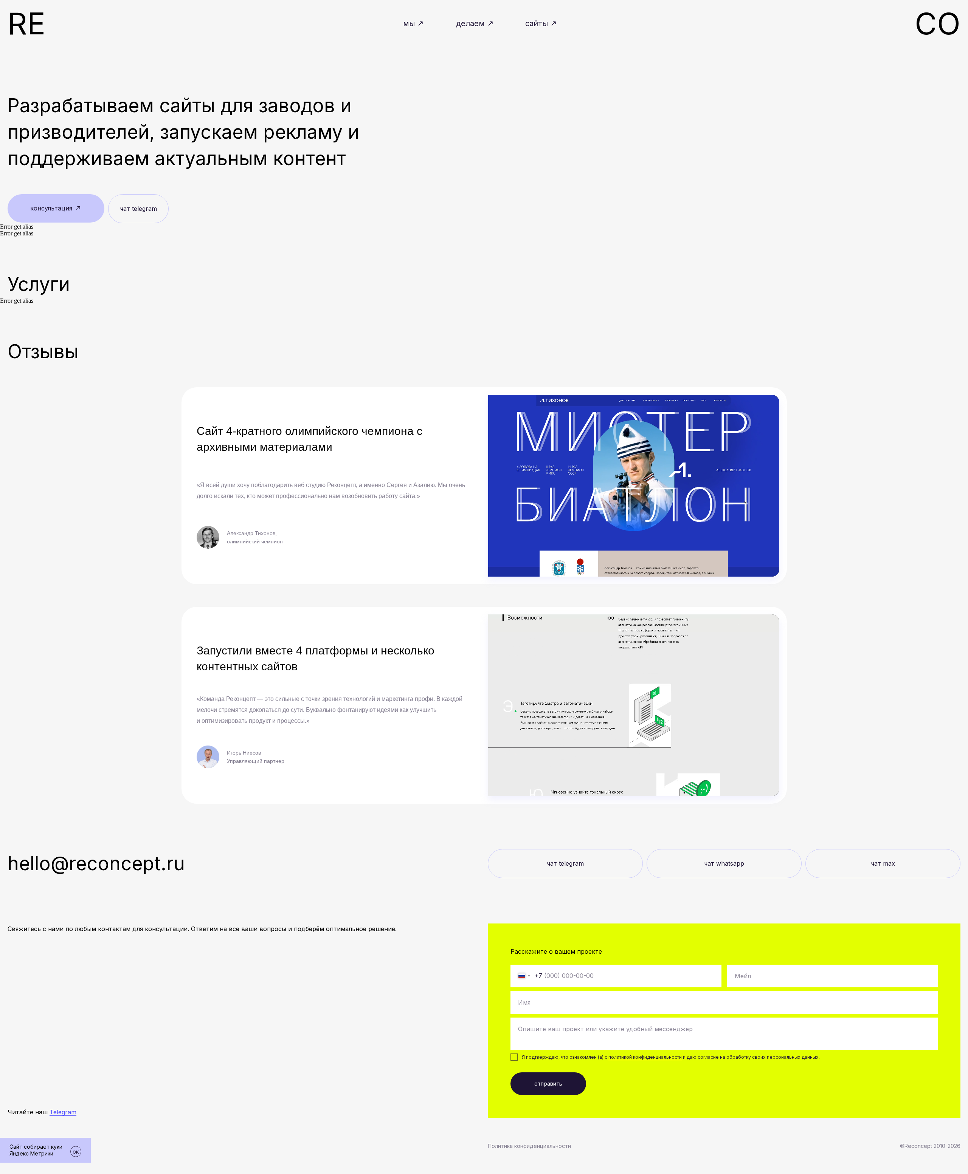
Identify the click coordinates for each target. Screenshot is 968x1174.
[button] (56, 208)
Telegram (63, 1112)
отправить (548, 1083)
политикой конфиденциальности (645, 1057)
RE (26, 23)
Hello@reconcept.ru (96, 863)
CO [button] (937, 23)
